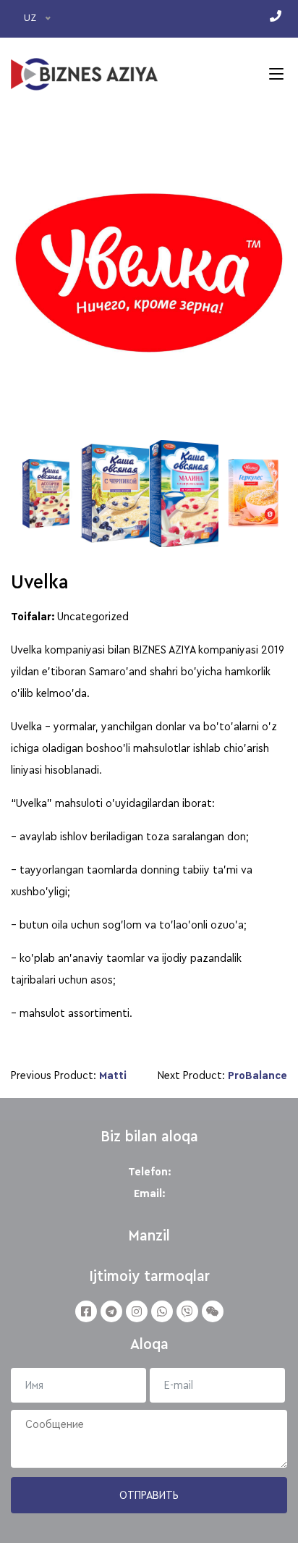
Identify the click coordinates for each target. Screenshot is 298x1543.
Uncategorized (93, 616)
